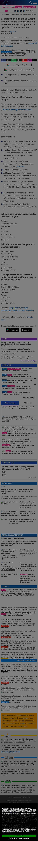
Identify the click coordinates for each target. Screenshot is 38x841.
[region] (19, 822)
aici (8, 818)
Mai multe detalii (13, 812)
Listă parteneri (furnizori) (6, 832)
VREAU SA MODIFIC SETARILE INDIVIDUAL (19, 838)
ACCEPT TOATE (19, 836)
